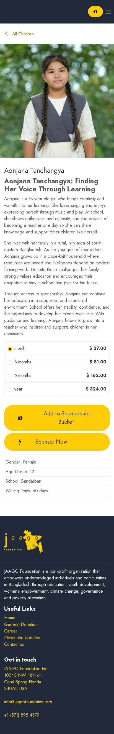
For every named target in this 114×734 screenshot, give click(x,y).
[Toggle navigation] (108, 11)
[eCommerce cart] (95, 11)
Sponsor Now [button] (51, 442)
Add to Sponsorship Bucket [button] (66, 418)
